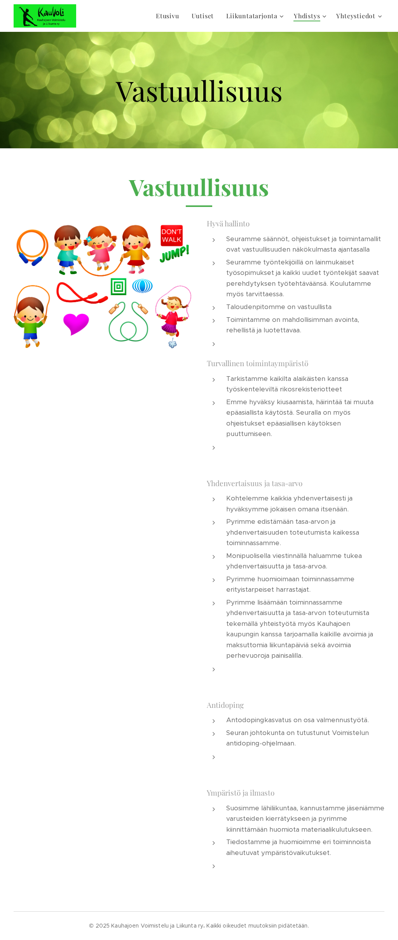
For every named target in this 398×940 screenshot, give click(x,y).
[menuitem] (169, 16)
